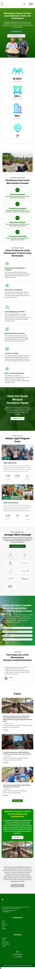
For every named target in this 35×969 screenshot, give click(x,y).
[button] (24, 4)
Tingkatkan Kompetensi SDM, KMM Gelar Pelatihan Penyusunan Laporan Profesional (17, 753)
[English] (30, 4)
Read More (6, 730)
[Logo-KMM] (3, 3)
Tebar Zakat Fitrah (10, 463)
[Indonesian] (32, 4)
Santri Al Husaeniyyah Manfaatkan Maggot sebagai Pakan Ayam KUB (16, 786)
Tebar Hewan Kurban (10, 503)
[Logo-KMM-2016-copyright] (4, 902)
